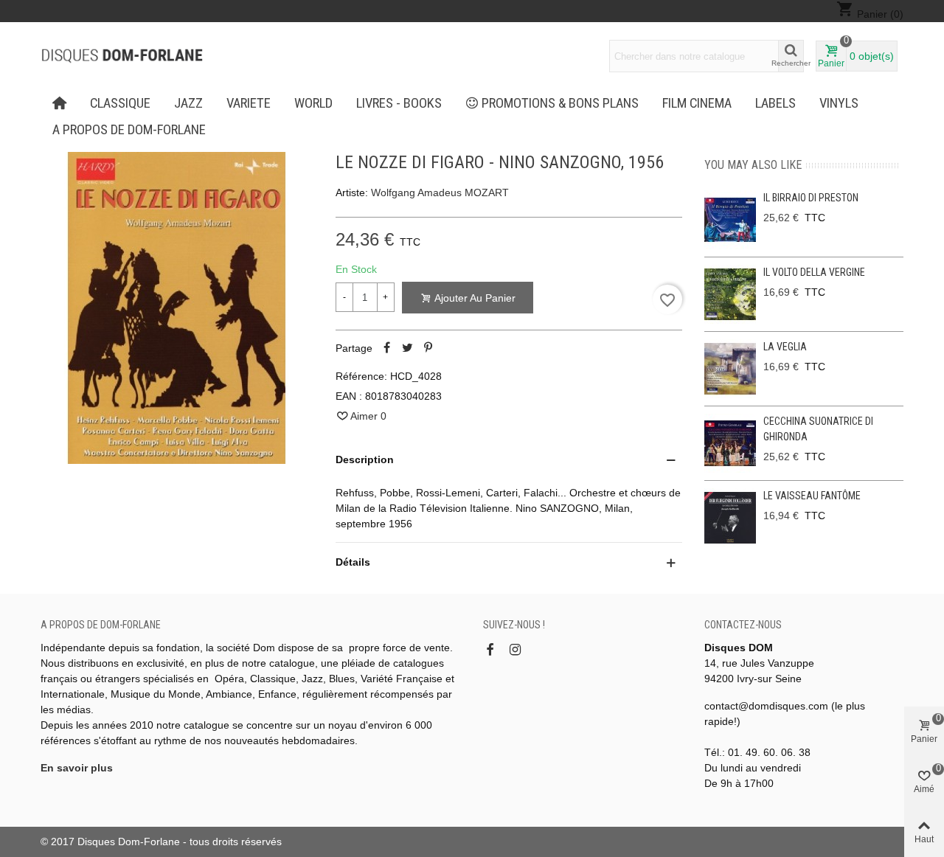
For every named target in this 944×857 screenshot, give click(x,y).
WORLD (313, 103)
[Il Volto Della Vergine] (730, 294)
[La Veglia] (730, 368)
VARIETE (248, 103)
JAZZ (188, 103)
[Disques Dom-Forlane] (122, 56)
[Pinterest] (428, 348)
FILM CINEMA (697, 103)
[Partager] (387, 348)
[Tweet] (408, 348)
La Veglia (785, 347)
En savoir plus (77, 768)
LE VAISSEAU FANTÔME (812, 496)
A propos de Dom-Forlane (129, 130)
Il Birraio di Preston (810, 198)
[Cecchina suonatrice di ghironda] (730, 443)
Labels (775, 103)
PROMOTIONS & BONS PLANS (560, 103)
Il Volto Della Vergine (814, 272)
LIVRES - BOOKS (399, 103)
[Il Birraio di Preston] (730, 219)
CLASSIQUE (120, 103)
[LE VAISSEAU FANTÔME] (730, 517)
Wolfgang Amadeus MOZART (440, 192)
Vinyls (838, 103)
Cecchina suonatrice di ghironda (818, 429)
